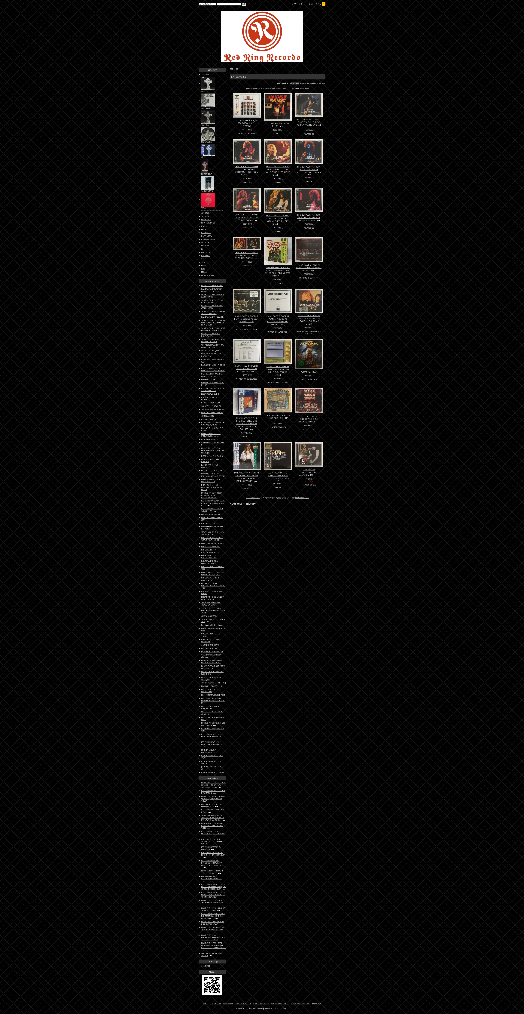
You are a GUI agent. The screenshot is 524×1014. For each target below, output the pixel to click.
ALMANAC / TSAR (309, 371)
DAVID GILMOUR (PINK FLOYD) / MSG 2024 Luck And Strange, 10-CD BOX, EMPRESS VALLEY (213, 886)
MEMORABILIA (206, 174)
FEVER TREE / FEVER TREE (210, 523)
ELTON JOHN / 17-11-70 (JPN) (212, 456)
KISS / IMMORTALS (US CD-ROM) (213, 695)
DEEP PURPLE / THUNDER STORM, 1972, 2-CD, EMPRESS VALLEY (212, 841)
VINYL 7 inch (206, 125)
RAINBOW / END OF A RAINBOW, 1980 (209, 562)
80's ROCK (205, 242)
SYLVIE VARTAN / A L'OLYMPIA (212, 317)
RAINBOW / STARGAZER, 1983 (212, 543)
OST (202, 259)
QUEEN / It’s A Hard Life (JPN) (212, 651)
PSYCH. (204, 226)
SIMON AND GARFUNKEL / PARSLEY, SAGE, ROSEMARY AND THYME (213, 610)
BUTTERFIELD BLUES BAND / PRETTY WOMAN (212, 805)
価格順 (303, 83)
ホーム (205, 1003)
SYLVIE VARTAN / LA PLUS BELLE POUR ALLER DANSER (213, 340)
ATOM (318, 1003)
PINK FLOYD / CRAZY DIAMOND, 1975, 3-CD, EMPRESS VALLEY (213, 928)
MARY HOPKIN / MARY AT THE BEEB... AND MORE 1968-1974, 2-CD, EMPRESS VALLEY (246, 476)
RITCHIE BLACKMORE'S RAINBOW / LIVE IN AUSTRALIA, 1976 (213, 585)
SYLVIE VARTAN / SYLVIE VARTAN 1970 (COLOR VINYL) (213, 312)
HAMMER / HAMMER (208, 419)
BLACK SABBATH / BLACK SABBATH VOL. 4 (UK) (211, 435)
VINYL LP (204, 91)
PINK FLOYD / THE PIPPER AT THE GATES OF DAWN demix (212, 901)
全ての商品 (205, 74)
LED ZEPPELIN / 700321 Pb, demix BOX (211, 848)
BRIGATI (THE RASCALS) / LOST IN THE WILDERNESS (212, 598)
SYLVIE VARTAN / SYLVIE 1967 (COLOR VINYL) (212, 307)
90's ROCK (205, 246)
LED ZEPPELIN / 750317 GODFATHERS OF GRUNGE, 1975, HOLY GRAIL (277, 219)
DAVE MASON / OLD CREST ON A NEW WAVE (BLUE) (212, 389)
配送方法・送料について (280, 1003)
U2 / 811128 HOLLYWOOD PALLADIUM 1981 (307, 472)
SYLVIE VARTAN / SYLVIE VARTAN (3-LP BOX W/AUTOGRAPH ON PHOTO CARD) (213, 322)
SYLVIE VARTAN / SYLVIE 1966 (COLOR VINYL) (212, 301)
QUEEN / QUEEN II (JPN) (210, 645)
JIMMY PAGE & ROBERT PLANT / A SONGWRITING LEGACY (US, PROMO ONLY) (308, 319)
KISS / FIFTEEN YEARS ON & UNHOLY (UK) (211, 707)
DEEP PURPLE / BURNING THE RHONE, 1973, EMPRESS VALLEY (213, 854)
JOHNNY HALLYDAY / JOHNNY (212, 772)
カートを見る (317, 4)
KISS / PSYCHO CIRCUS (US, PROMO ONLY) (211, 690)
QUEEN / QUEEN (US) (209, 648)
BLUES (203, 265)
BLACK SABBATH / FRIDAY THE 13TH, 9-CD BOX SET (212, 872)
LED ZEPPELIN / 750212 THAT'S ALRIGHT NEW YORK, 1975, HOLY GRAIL (309, 122)
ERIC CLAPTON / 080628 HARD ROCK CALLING (278, 416)
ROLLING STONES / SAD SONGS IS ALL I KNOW (213, 724)
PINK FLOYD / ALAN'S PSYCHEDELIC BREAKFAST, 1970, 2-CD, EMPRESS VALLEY (213, 937)
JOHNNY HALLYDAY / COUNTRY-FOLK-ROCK (209, 751)
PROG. (203, 229)
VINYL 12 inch (206, 108)
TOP (231, 69)
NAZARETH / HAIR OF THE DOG (213, 365)
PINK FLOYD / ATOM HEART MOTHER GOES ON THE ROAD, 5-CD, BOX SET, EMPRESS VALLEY (213, 945)
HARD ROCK (206, 233)
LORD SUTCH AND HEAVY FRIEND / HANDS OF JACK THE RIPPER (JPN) (212, 450)
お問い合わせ (228, 1003)
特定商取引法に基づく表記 (300, 1003)
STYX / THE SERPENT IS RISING (212, 412)
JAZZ (203, 269)
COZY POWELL (206, 252)
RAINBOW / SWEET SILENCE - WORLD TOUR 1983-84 (212, 539)
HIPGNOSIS (205, 255)
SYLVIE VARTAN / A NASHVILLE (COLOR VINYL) (212, 295)
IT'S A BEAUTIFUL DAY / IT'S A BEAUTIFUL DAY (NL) (212, 375)
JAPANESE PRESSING (238, 77)
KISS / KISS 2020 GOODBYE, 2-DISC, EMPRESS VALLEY (308, 419)
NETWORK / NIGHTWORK (210, 403)
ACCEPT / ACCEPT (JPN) (210, 350)
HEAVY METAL (206, 236)
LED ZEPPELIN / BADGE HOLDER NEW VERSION (213, 792)
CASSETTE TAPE (207, 191)
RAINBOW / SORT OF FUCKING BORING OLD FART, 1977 (212, 573)
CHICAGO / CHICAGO (209, 616)
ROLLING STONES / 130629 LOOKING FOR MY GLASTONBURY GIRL (211, 495)
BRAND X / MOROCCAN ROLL (212, 686)
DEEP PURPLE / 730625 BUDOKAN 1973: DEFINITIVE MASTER (212, 487)
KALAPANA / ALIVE (208, 379)
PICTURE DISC (206, 142)
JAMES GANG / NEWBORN (211, 514)
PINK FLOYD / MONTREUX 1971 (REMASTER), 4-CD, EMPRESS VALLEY (213, 798)
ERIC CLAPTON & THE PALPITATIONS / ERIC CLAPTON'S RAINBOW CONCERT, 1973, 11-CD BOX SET (246, 423)
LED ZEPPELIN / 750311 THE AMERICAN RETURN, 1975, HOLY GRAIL (246, 217)
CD (237, 69)
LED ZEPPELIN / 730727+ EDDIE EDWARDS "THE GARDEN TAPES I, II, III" (213, 503)
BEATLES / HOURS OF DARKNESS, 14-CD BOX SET (211, 877)
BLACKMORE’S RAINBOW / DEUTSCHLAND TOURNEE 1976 (213, 475)
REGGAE (204, 272)
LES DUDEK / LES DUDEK (210, 394)
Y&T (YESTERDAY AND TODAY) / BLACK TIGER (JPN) (213, 346)
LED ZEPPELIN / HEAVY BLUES (278, 124)
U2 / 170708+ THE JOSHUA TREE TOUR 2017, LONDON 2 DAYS (278, 475)
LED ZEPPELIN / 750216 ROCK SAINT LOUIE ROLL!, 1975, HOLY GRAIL (309, 169)
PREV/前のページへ (253, 88)
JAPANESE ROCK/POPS (209, 275)
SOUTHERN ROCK (208, 223)
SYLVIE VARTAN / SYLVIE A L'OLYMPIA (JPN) (210, 335)
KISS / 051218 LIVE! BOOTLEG (212, 470)
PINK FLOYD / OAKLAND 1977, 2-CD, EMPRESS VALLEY (212, 922)
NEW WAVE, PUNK (208, 239)
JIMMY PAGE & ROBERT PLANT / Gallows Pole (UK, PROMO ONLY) (308, 267)
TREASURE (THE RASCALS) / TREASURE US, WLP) (211, 603)
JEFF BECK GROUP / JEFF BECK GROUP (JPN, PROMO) (246, 123)
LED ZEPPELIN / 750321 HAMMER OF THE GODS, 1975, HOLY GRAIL (247, 255)
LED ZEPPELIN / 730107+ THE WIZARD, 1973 (212, 510)
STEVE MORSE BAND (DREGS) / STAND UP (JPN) (212, 533)
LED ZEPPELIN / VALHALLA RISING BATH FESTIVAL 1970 (211, 735)
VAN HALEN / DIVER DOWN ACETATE (211, 954)
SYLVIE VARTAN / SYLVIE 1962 (212, 286)
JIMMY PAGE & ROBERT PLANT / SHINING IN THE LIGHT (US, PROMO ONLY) (278, 370)
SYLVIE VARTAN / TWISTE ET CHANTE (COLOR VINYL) (211, 290)
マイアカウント (300, 4)
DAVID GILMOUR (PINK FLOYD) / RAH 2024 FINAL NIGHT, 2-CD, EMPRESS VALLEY (213, 916)
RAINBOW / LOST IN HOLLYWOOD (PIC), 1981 (210, 551)
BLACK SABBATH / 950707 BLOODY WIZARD (211, 480)
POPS (203, 249)
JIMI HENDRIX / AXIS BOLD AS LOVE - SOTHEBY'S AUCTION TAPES (212, 825)
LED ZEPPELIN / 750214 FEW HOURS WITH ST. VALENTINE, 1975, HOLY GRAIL (278, 170)
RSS (313, 1003)
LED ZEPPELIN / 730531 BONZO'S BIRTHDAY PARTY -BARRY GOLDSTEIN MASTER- (212, 862)
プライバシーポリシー (243, 1003)
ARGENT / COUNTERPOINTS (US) (213, 683)
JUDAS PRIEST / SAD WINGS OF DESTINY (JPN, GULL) (212, 423)
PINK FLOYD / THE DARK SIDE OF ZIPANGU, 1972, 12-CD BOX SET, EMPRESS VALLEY (277, 271)
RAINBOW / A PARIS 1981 (210, 546)
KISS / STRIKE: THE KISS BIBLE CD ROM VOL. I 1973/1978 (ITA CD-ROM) (213, 700)
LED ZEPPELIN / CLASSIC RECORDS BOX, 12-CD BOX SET (213, 832)
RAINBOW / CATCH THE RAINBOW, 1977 (210, 579)
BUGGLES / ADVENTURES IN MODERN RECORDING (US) (211, 661)
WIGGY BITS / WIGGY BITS (211, 406)
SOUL (203, 262)
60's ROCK (205, 213)
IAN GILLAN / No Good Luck (211, 625)
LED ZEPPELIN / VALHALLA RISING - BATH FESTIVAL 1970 (212, 743)
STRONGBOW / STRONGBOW (212, 409)
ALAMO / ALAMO (207, 416)
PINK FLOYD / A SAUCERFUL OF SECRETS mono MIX (213, 909)
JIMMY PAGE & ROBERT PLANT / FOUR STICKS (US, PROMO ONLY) (246, 368)
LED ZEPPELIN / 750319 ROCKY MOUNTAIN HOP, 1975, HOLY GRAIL (309, 217)
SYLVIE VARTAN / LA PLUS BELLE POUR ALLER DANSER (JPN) (213, 329)
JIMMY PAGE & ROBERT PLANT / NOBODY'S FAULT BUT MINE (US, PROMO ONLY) (277, 320)
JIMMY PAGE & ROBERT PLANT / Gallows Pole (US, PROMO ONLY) (246, 319)
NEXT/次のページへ (302, 88)
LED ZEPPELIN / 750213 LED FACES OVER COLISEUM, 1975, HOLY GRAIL (246, 170)
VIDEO (203, 208)
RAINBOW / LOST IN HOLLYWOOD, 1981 (209, 556)
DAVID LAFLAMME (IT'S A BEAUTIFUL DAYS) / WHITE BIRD (213, 369)
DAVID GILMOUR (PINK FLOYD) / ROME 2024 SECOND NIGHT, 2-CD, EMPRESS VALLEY (213, 894)
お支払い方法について (261, 1003)
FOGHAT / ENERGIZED (209, 439)
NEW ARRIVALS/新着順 (316, 83)
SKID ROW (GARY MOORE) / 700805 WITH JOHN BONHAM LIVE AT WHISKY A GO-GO (212, 817)
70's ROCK (205, 216)
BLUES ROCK (206, 219)
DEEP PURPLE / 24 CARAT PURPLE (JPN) (210, 640)
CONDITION (206, 966)
